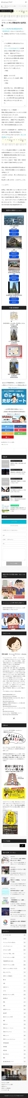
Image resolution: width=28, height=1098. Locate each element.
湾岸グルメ (14, 1024)
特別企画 (14, 1050)
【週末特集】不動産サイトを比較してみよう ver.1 (18, 482)
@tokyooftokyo (18, 691)
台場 (14, 983)
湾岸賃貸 (14, 1046)
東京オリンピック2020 (14, 1016)
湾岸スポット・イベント (14, 1028)
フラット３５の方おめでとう (12, 48)
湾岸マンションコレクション (14, 1039)
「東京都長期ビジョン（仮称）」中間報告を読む (18, 900)
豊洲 (14, 1057)
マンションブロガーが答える (14, 942)
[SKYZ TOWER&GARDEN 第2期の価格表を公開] (8, 450)
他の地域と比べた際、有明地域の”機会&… (18, 922)
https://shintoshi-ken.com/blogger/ (10, 696)
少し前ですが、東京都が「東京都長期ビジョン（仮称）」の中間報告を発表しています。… (18, 905)
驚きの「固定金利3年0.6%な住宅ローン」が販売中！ (18, 499)
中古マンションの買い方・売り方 (14, 968)
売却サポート (14, 987)
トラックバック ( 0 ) (14, 525)
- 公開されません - (8, 539)
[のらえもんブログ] (11, 2)
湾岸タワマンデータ (14, 1031)
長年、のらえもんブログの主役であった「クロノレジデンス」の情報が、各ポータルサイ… (18, 916)
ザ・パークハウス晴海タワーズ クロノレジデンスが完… (18, 911)
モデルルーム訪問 (14, 949)
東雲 (14, 1020)
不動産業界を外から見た (14, 961)
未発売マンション (14, 1009)
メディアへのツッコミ (14, 946)
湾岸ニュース (14, 1035)
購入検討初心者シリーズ (14, 1061)
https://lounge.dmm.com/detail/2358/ (10, 714)
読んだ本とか (14, 1054)
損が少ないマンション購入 (7, 10)
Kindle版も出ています (7, 810)
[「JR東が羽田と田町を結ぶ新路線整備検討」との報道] (20, 450)
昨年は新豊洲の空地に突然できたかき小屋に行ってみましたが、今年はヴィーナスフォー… (18, 875)
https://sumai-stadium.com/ (8, 701)
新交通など (14, 998)
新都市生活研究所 (19, 748)
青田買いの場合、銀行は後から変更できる (18, 464)
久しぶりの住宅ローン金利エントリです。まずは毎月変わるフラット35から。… (17, 894)
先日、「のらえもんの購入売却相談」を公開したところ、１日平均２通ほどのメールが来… (18, 864)
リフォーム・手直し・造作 (14, 953)
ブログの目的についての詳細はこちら (11, 666)
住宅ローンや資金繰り (14, 976)
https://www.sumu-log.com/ (8, 711)
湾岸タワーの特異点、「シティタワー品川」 (18, 880)
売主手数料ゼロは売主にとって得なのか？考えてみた (18, 490)
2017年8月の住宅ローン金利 (16, 890)
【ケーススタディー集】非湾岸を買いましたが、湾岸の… (18, 859)
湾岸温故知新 (14, 1042)
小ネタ (14, 990)
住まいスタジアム (14, 972)
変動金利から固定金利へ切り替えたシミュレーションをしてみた (18, 473)
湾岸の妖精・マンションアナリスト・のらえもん (14, 654)
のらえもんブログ (12, 1095)
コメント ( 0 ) (14, 521)
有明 (14, 1005)
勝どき (14, 979)
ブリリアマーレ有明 (7, 1066)
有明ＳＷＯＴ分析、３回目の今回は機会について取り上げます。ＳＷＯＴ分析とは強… (18, 927)
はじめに (14, 938)
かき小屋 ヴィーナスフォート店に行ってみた (18, 870)
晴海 (14, 1002)
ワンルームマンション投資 (14, 957)
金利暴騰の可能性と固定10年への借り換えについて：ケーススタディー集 (18, 509)
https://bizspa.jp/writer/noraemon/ (10, 706)
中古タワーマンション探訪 (14, 964)
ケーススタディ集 (14, 505)
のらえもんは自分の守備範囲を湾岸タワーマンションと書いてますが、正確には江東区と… (18, 885)
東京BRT (14, 1013)
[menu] (26, 2)
